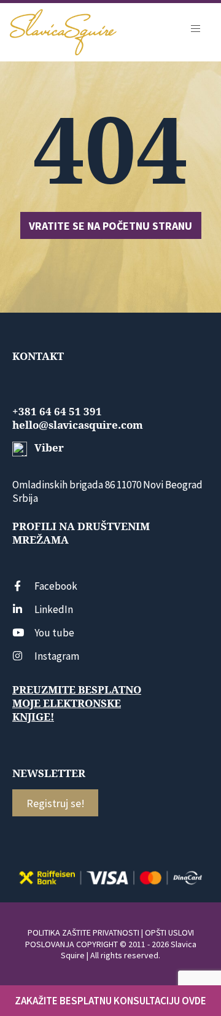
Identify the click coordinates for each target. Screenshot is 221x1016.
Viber (48, 448)
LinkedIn (53, 609)
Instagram (56, 656)
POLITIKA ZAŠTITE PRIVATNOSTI (83, 932)
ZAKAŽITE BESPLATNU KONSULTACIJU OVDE (110, 1000)
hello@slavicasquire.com (77, 425)
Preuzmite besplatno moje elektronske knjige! (76, 703)
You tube (54, 632)
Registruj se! (55, 803)
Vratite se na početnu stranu (110, 226)
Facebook (55, 586)
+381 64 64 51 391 (57, 411)
